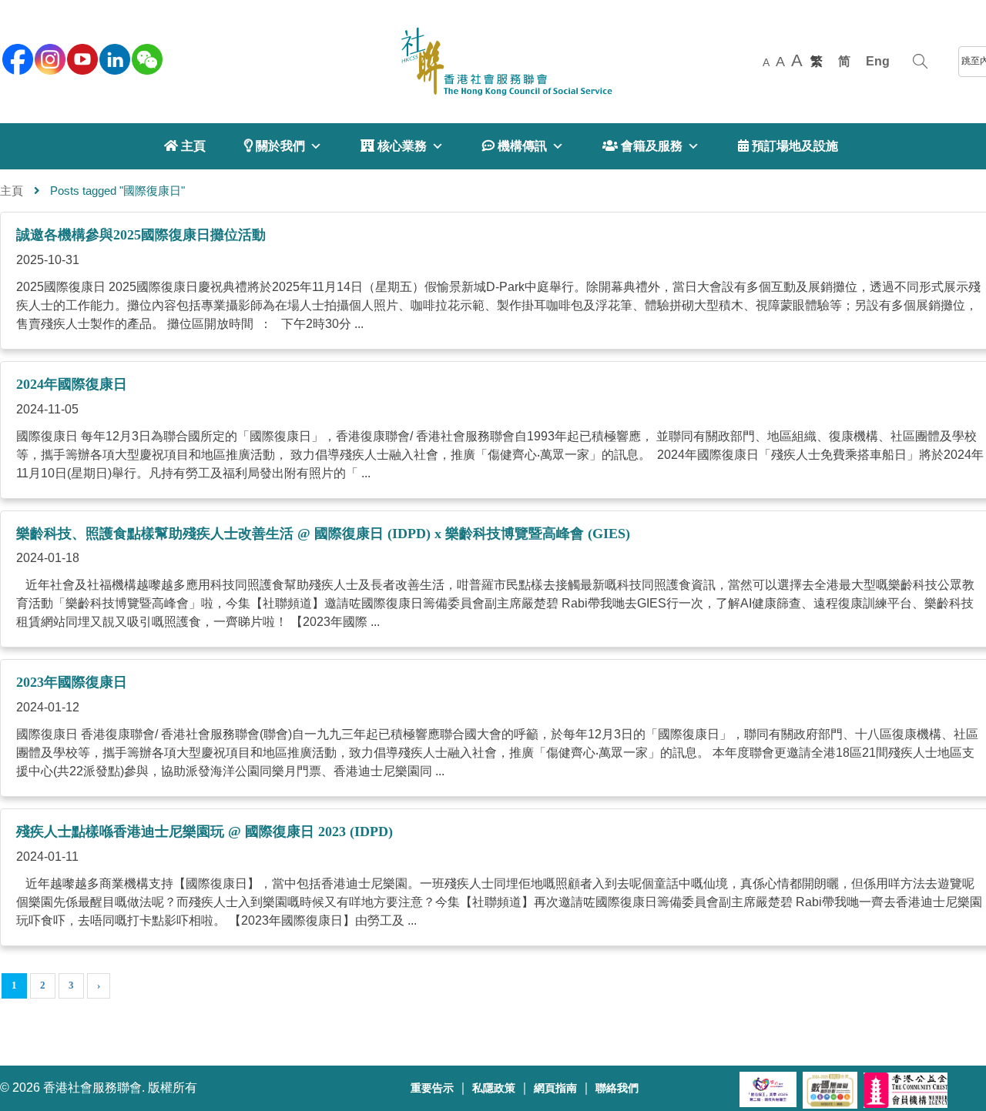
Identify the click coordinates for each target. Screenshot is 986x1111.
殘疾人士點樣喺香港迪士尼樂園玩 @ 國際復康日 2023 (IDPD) (204, 831)
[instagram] (48, 58)
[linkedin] (113, 58)
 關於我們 (274, 145)
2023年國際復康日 (71, 682)
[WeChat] (145, 58)
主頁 (11, 190)
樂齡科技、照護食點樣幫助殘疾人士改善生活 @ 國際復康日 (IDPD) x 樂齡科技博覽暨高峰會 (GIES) (323, 533)
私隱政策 (493, 1088)
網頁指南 (555, 1088)
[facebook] (16, 58)
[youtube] (81, 58)
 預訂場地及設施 (788, 145)
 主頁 (185, 145)
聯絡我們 (617, 1088)
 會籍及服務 (642, 145)
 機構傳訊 (514, 145)
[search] (920, 61)
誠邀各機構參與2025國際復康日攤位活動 (141, 235)
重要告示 (432, 1088)
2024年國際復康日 (71, 384)
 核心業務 (394, 145)
